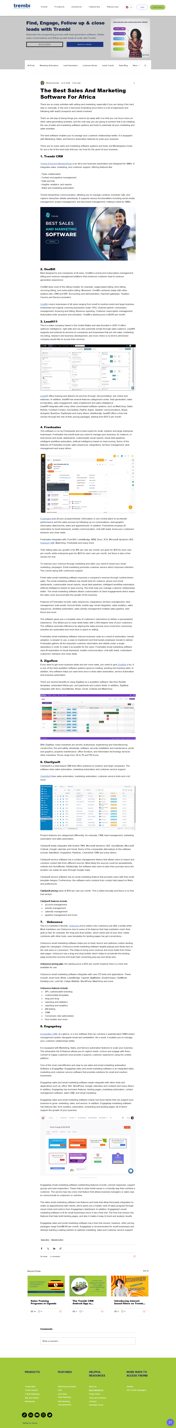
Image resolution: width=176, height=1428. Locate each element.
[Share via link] (60, 1248)
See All (146, 1271)
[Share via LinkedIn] (54, 1248)
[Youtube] (37, 1414)
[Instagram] (43, 1414)
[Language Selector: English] (129, 7)
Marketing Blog (57, 1240)
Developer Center (96, 1405)
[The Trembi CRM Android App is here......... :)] (88, 1286)
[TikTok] (24, 1414)
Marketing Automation (49, 65)
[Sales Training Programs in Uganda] (46, 1286)
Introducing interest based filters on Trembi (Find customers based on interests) (129, 1302)
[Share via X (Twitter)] (48, 1248)
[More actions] (134, 82)
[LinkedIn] (30, 1414)
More (135, 65)
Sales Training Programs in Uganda (43, 1302)
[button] (59, 6)
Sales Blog (123, 65)
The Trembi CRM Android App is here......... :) (83, 1302)
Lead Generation (71, 65)
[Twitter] (49, 1414)
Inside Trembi (108, 65)
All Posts (31, 65)
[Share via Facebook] (41, 1248)
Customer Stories (90, 65)
